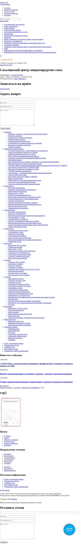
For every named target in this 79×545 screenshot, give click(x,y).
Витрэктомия (13, 299)
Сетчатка (7, 277)
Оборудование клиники (12, 30)
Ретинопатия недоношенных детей (20, 293)
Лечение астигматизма (16, 234)
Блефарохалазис (14, 329)
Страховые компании (11, 45)
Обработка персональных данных (16, 35)
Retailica (14, 499)
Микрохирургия (10, 319)
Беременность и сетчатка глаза (19, 295)
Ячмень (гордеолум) (15, 338)
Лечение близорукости (16, 201)
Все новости (4, 386)
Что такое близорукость (16, 188)
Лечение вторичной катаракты (19, 141)
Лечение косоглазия (15, 247)
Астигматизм (8, 228)
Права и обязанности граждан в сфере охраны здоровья (23, 39)
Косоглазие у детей (15, 249)
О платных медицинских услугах (16, 32)
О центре (7, 8)
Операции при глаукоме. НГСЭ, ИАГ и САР (24, 269)
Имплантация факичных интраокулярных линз (24, 204)
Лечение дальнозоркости (17, 214)
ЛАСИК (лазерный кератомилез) (19, 171)
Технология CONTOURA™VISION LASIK (23, 167)
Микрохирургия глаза (16, 321)
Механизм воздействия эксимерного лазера (23, 169)
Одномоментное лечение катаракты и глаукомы (25, 143)
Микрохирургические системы (19, 323)
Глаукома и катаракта (15, 267)
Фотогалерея (8, 34)
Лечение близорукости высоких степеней (22, 202)
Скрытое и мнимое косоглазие (19, 256)
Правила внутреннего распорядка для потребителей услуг (24, 43)
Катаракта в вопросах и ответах (19, 145)
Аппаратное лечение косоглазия (19, 254)
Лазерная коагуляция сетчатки (18, 284)
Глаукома (7, 260)
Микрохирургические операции (19, 325)
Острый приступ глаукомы (17, 273)
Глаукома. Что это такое (16, 262)
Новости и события (11, 10)
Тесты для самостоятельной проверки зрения (24, 184)
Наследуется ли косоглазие (17, 258)
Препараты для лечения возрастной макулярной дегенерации (29, 303)
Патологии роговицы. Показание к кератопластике (26, 318)
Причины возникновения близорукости (22, 189)
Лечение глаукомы (14, 266)
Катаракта (7, 132)
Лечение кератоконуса (16, 310)
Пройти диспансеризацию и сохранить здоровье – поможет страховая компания (36, 374)
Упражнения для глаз (11, 345)
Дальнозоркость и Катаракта (18, 219)
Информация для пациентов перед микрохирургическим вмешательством (30, 52)
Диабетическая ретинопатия (18, 290)
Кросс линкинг (13, 312)
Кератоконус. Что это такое (17, 308)
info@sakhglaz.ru (20, 79)
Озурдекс (11, 305)
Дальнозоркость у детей (16, 217)
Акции (6, 438)
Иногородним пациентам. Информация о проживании (23, 50)
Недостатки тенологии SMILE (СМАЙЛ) (22, 177)
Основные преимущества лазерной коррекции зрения (27, 158)
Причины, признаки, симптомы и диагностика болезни (27, 134)
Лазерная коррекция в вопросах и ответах (23, 152)
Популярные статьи (11, 349)
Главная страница (6, 388)
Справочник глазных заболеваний (16, 351)
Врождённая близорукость (17, 191)
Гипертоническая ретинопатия (19, 292)
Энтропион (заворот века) (17, 336)
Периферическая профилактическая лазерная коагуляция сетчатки (31, 297)
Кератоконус (8, 306)
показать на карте (6, 65)
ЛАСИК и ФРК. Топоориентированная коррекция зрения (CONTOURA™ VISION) (37, 165)
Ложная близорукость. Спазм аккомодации (23, 199)
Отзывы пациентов (11, 13)
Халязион (11, 340)
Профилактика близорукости (18, 208)
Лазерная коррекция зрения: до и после (22, 154)
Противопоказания (15, 160)
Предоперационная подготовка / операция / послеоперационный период (33, 162)
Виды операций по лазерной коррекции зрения (24, 164)
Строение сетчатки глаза (17, 280)
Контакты (7, 15)
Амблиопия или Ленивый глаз (19, 253)
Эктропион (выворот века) (17, 334)
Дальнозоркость (9, 210)
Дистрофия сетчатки (15, 288)
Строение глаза (9, 347)
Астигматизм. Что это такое (18, 230)
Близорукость (9, 186)
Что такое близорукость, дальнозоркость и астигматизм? (28, 151)
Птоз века (12, 332)
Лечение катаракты (15, 136)
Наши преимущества (15, 178)
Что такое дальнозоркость (17, 212)
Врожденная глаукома (16, 271)
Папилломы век (13, 331)
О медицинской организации (14, 24)
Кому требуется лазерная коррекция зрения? (23, 156)
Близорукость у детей (15, 193)
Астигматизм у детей (15, 232)
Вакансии (7, 37)
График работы (9, 28)
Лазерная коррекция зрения (13, 149)
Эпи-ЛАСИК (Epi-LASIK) (17, 175)
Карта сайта (4, 21)
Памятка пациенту (14, 147)
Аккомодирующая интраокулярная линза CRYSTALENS (28, 225)
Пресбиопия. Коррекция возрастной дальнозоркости (26, 215)
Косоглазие (8, 243)
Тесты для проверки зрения (13, 343)
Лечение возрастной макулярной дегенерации (24, 301)
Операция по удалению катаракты (20, 138)
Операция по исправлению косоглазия (21, 251)
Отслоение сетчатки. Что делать (19, 286)
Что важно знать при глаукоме (18, 275)
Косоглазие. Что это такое (17, 245)
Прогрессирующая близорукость (19, 195)
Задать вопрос (5, 89)
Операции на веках (11, 327)
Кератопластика (13, 316)
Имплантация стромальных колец (20, 314)
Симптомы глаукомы (15, 264)
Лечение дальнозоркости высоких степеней (23, 221)
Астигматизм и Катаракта (17, 236)
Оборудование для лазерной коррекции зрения (24, 180)
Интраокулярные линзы (16, 139)
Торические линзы (14, 241)
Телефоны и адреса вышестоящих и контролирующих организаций (27, 47)
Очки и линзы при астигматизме (19, 238)
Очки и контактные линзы (17, 206)
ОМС (6, 48)
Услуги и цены (9, 11)
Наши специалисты (11, 26)
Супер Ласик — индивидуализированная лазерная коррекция (30, 173)
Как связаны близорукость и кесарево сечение (24, 197)
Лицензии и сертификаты (13, 41)
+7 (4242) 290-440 (6, 59)
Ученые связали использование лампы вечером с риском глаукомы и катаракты (36, 382)
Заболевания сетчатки (16, 279)
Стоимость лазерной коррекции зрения (22, 182)
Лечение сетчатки (14, 282)
